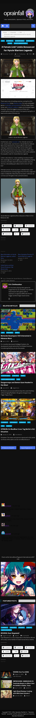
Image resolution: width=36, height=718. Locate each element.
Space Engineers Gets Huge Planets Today (28, 448)
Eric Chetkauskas (21, 54)
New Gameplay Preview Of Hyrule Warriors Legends (26, 255)
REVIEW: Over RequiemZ (10, 633)
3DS (3, 41)
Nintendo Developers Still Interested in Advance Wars (16, 337)
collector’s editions (12, 107)
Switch (9, 426)
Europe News (20, 41)
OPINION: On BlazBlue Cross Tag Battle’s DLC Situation (18, 430)
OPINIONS (22, 422)
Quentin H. (28, 688)
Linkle (7, 281)
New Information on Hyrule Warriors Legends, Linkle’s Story (8, 256)
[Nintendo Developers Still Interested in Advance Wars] (18, 319)
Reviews (21, 627)
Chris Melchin (18, 435)
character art (15, 142)
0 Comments (25, 635)
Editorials (13, 422)
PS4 (3, 426)
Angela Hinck (16, 388)
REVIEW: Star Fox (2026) (21, 672)
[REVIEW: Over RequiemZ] (18, 614)
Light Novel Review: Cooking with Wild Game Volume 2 (22, 692)
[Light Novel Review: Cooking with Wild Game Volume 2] (6, 694)
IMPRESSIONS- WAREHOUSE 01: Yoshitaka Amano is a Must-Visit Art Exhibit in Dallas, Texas (23, 683)
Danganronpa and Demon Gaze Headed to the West (17, 383)
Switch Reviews (6, 630)
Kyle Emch (15, 341)
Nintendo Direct (5, 103)
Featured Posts (10, 601)
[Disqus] (18, 475)
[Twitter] (9, 299)
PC (29, 422)
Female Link (10, 278)
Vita (18, 379)
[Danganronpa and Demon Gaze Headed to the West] (18, 362)
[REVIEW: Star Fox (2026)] (6, 675)
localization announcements (13, 105)
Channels (10, 41)
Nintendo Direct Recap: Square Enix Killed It (9, 448)
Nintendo (12, 281)
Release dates (18, 103)
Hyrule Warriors (18, 278)
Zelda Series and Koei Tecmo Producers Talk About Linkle (7, 267)
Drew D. (28, 696)
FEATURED (9, 333)
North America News (21, 43)
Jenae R (17, 635)
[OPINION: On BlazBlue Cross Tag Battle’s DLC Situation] (18, 409)
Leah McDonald (17, 676)
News (9, 43)
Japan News (30, 41)
